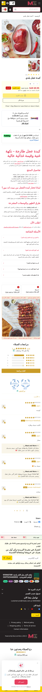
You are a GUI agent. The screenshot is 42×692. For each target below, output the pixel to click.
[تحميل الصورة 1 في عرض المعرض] (34, 66)
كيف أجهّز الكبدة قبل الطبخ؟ (32, 250)
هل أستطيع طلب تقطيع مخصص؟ (30, 275)
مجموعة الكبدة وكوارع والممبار (11, 227)
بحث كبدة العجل (27, 227)
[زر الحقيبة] (10, 9)
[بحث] (15, 9)
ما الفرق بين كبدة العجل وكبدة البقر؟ (30, 237)
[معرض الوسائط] (21, 318)
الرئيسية (37, 16)
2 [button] (23, 511)
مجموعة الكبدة (23, 196)
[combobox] (26, 9)
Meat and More (17, 636)
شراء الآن (21, 100)
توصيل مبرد (31, 183)
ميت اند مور (20, 161)
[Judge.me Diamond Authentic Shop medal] (25, 383)
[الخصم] (5, 9)
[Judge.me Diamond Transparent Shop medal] (14, 383)
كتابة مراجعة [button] (21, 371)
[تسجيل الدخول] (7, 3)
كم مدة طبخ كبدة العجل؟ (33, 263)
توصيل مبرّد (17, 163)
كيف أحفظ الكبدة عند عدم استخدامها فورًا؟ (28, 269)
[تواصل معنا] (12, 3)
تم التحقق (22, 391)
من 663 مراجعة (22, 655)
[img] (29, 403)
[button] (38, 3)
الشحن (24, 90)
